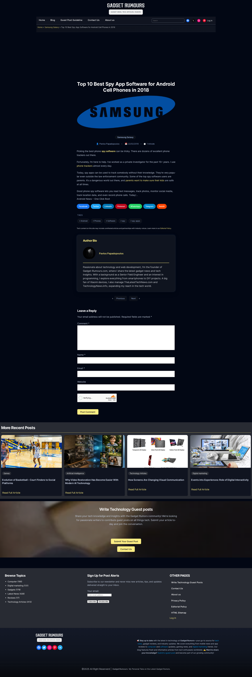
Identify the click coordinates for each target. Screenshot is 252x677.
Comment (83, 323)
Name (81, 355)
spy (123, 221)
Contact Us (126, 549)
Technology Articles (138, 473)
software (164, 647)
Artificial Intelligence (75, 473)
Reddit (162, 206)
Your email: (93, 591)
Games (7, 473)
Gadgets (11, 589)
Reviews (11, 598)
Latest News (13, 593)
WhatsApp (135, 206)
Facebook (83, 206)
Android (84, 221)
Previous (120, 298)
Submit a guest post (166, 653)
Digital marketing (200, 473)
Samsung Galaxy (52, 27)
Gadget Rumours (120, 669)
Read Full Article (11, 493)
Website (81, 381)
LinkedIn (108, 206)
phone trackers (85, 165)
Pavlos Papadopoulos (109, 144)
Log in (209, 20)
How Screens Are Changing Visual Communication (156, 479)
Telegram (149, 206)
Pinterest (121, 206)
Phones (97, 221)
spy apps (136, 221)
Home (40, 27)
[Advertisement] (126, 54)
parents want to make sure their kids (145, 180)
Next (133, 298)
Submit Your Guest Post (126, 541)
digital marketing (200, 647)
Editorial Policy (165, 228)
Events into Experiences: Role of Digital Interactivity (220, 479)
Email (81, 368)
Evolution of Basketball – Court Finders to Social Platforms (28, 481)
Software (111, 221)
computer (152, 647)
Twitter (96, 206)
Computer (12, 581)
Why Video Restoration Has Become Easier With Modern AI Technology (91, 481)
